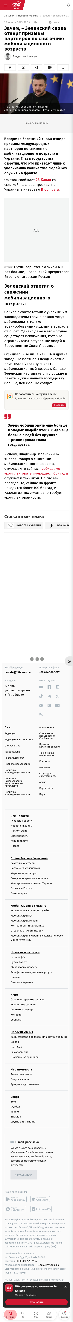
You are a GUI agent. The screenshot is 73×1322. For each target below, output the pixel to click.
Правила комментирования (49, 745)
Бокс (13, 1101)
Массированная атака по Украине (31, 883)
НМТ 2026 (16, 1047)
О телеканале (12, 746)
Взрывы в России (21, 888)
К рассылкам (23, 1175)
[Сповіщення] (68, 5)
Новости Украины (28, 16)
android (16, 1199)
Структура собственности (47, 775)
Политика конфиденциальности (17, 771)
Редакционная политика (19, 739)
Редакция (10, 733)
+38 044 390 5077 (49, 672)
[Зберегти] (63, 68)
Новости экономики (25, 952)
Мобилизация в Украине (28, 906)
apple (41, 1199)
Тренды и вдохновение (25, 1084)
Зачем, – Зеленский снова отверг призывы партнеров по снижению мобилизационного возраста (55, 16)
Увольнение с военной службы (30, 910)
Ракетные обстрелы (23, 863)
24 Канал (9, 16)
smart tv (16, 1209)
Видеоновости (19, 835)
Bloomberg (50, 189)
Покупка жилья (20, 1079)
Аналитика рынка (21, 1074)
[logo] (16, 5)
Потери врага (19, 893)
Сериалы (16, 1019)
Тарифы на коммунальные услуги (31, 972)
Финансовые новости (24, 967)
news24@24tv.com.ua (18, 672)
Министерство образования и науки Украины (39, 1036)
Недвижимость (21, 1069)
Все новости (20, 816)
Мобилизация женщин (25, 920)
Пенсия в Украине (22, 982)
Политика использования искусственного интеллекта (14, 782)
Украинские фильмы (23, 1004)
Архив (42, 782)
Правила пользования (17, 764)
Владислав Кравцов (25, 56)
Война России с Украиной (29, 858)
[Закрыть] (65, 1286)
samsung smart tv (41, 1209)
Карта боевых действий (25, 868)
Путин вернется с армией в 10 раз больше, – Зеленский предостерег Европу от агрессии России (36, 272)
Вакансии (44, 767)
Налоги (15, 977)
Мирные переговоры (23, 873)
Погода (15, 845)
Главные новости (21, 820)
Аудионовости (19, 840)
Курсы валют (19, 962)
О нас (8, 727)
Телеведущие (12, 752)
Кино (14, 995)
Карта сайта (46, 788)
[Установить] (36, 1294)
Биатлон (16, 1116)
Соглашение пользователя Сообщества (47, 736)
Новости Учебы (22, 1032)
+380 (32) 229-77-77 (26, 1261)
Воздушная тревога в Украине (29, 878)
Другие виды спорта (23, 1121)
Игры (42, 794)
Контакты (44, 761)
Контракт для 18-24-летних (27, 925)
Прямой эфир (19, 830)
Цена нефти (18, 957)
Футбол (15, 1106)
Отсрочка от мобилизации (27, 930)
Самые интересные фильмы (28, 999)
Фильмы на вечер (22, 1009)
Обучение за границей (25, 1057)
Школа (15, 1042)
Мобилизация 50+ (21, 915)
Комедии (16, 1014)
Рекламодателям (14, 758)
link (41, 687)
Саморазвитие (19, 1052)
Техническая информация (46, 754)
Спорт (15, 1097)
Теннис (15, 1111)
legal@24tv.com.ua (48, 1265)
